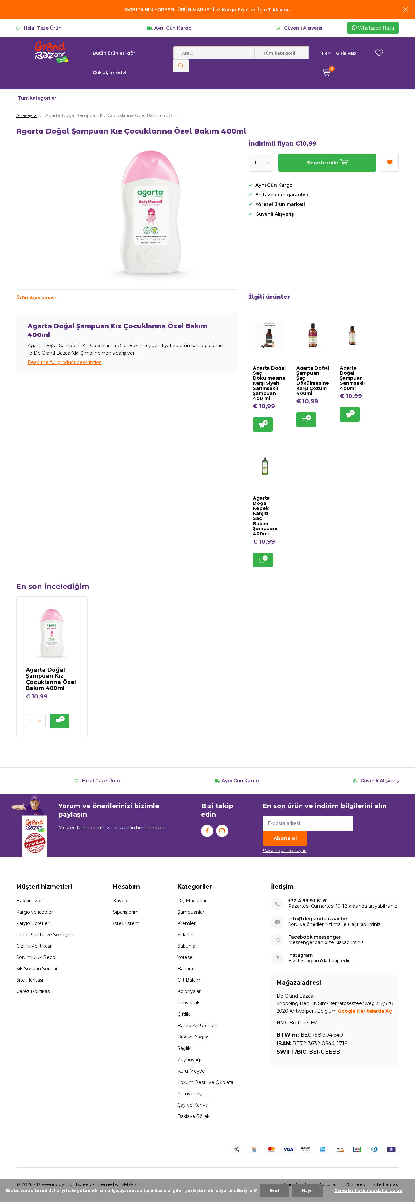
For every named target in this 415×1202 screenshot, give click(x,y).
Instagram (222, 831)
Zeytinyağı (189, 1059)
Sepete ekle (263, 424)
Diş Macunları (192, 901)
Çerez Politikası (33, 991)
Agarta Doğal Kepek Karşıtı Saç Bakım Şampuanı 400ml (265, 515)
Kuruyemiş (189, 1094)
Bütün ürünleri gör (114, 52)
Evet (274, 1190)
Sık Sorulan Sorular (37, 969)
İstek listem (126, 923)
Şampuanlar (190, 912)
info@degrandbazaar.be (317, 919)
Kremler (186, 923)
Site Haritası (29, 980)
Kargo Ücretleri (33, 923)
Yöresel (185, 957)
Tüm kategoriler (37, 98)
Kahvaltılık (188, 1003)
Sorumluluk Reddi (36, 957)
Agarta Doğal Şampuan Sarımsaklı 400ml (352, 378)
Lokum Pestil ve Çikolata (205, 1082)
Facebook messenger (314, 937)
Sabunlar (187, 946)
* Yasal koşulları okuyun (285, 850)
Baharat (186, 969)
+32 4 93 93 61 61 (308, 901)
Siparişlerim (126, 912)
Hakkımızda (29, 901)
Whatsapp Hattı (375, 28)
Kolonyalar (189, 991)
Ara (181, 65)
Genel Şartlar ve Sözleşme (46, 935)
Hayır (307, 1190)
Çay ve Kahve (192, 1105)
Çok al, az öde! (109, 72)
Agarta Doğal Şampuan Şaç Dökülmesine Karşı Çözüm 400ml (312, 380)
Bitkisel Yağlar (192, 1037)
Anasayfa (26, 115)
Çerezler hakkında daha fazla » (368, 1190)
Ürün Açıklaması (36, 298)
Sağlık (184, 1048)
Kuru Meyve (191, 1071)
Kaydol (120, 901)
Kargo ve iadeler (34, 912)
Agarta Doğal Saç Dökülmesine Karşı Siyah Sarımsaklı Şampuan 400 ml (269, 383)
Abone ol (285, 838)
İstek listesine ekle (390, 163)
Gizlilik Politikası (33, 946)
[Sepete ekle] (59, 721)
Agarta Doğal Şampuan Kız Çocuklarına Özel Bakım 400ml (51, 678)
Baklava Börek (193, 1116)
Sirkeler (185, 935)
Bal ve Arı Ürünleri (197, 1025)
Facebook (207, 831)
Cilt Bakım (188, 980)
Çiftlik (183, 1014)
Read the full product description (65, 362)
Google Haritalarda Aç (365, 1011)
